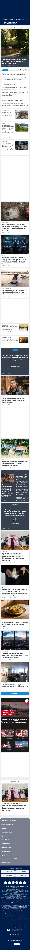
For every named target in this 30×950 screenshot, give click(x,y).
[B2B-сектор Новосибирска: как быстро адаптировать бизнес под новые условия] (15, 385)
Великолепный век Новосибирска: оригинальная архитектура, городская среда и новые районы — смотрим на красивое (10, 340)
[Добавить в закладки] (28, 65)
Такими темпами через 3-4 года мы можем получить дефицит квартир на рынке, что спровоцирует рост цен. (15, 358)
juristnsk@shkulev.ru (17, 901)
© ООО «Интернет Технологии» (15, 940)
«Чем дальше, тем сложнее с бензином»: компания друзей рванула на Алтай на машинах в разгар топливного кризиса (15, 512)
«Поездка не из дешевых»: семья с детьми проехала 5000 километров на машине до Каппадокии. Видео (14, 721)
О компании (5, 839)
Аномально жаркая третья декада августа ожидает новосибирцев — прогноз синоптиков (14, 61)
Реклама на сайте (6, 832)
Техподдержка (5, 851)
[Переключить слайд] (27, 701)
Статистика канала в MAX (9, 858)
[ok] (13, 882)
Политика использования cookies (15, 922)
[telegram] (5, 882)
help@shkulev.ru (11, 902)
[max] (16, 882)
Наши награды (5, 843)
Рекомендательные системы (15, 924)
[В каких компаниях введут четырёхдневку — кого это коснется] (15, 672)
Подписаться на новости (8, 820)
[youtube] (24, 882)
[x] (20, 882)
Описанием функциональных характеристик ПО (15, 913)
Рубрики (4, 828)
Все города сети (6, 862)
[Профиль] (28, 23)
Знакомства (21, 19)
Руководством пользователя (15, 912)
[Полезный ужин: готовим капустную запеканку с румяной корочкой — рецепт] (15, 609)
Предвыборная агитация (8, 855)
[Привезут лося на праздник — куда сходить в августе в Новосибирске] (21, 114)
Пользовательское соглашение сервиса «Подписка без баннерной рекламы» (15, 927)
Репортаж (15, 781)
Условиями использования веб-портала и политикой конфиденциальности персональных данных (15, 915)
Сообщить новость (7, 824)
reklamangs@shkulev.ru (22, 906)
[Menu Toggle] (1, 23)
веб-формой (25, 902)
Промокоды (13, 19)
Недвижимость (5, 19)
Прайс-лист (4, 836)
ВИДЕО (15, 700)
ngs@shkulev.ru (21, 899)
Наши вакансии (6, 847)
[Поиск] (21, 23)
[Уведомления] (25, 23)
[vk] (9, 882)
